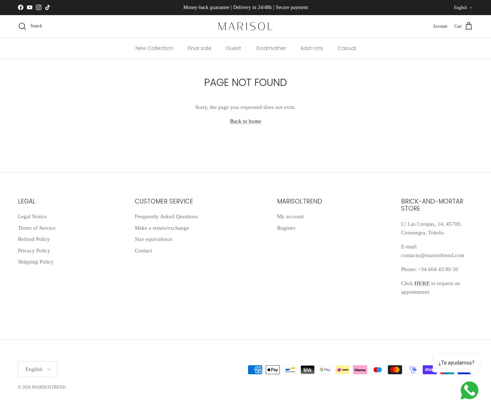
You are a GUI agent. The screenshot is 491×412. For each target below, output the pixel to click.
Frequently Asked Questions (166, 216)
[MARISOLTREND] (245, 26)
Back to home (245, 121)
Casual (347, 47)
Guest (233, 47)
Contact (143, 250)
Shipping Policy (36, 262)
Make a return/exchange (162, 228)
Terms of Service (37, 228)
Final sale (199, 47)
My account (290, 216)
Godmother (271, 47)
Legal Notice (32, 216)
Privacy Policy (34, 250)
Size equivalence (154, 239)
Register (286, 228)
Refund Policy (34, 239)
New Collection (154, 47)
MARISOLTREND (49, 387)
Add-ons (311, 47)
